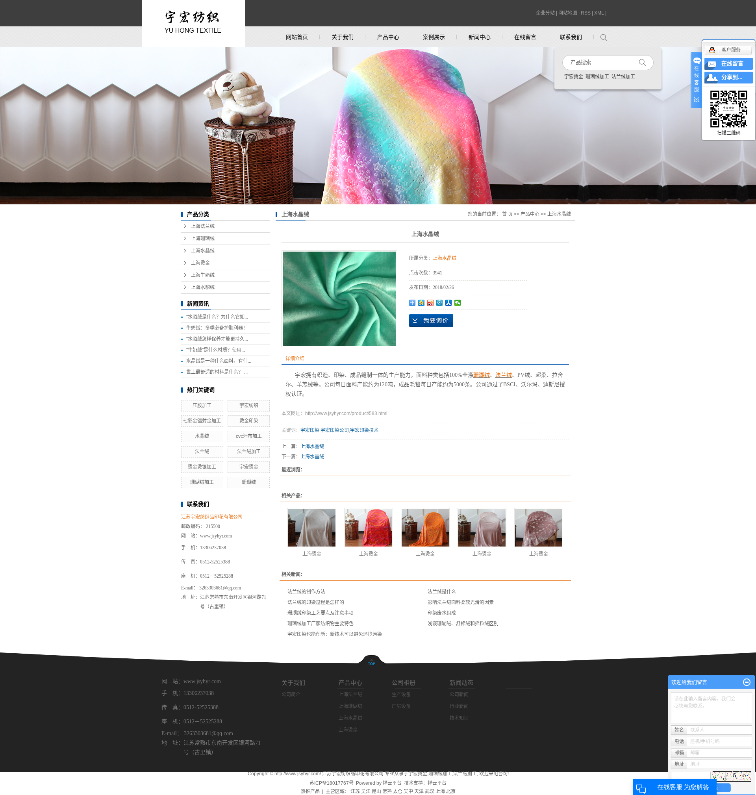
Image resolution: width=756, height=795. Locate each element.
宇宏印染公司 (335, 430)
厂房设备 (401, 706)
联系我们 (571, 37)
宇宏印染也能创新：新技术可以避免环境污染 (334, 634)
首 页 (507, 214)
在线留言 (525, 37)
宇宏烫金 (573, 77)
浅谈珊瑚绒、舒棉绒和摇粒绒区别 (463, 623)
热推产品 (310, 791)
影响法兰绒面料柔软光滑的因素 (461, 602)
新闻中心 (480, 37)
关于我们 (343, 37)
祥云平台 (392, 783)
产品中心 (388, 37)
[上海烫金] (311, 527)
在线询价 (431, 320)
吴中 (408, 791)
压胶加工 (202, 405)
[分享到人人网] (448, 303)
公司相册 (403, 682)
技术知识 (459, 718)
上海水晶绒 (203, 251)
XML (599, 13)
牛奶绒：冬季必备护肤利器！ (217, 328)
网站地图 (567, 13)
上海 (440, 791)
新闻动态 (461, 682)
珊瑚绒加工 (597, 77)
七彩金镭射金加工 (202, 421)
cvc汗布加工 (249, 436)
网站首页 (297, 37)
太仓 (397, 791)
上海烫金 (200, 263)
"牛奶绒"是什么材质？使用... (215, 350)
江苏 (355, 791)
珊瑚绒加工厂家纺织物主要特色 (320, 623)
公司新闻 (459, 694)
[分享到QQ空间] (421, 303)
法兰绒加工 (623, 77)
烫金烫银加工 (202, 467)
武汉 (429, 791)
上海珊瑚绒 (203, 238)
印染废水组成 (442, 613)
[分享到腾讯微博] (439, 303)
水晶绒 (202, 436)
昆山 (376, 791)
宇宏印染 (309, 430)
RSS (586, 13)
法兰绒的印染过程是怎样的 (315, 602)
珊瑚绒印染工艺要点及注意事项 (320, 613)
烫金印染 (248, 421)
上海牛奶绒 (203, 275)
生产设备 (401, 694)
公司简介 (291, 694)
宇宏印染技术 (364, 430)
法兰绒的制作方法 (306, 592)
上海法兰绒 (203, 226)
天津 (419, 791)
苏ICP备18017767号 (331, 783)
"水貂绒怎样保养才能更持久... (217, 339)
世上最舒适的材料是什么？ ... (217, 372)
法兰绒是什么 (442, 592)
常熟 (387, 791)
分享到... (732, 77)
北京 (451, 791)
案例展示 (434, 37)
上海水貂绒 (203, 287)
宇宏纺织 (248, 405)
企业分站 (545, 13)
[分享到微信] (457, 303)
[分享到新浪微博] (430, 303)
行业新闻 (459, 706)
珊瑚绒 (249, 482)
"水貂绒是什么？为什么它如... (217, 317)
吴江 (366, 791)
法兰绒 (202, 451)
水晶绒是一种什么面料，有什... (218, 361)
